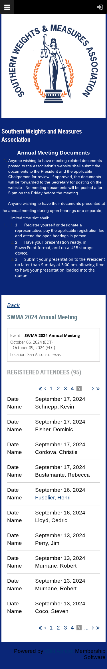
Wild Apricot (59, 651)
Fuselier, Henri (52, 498)
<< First (40, 388)
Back (13, 305)
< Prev (45, 388)
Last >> (98, 388)
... (86, 388)
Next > (93, 388)
